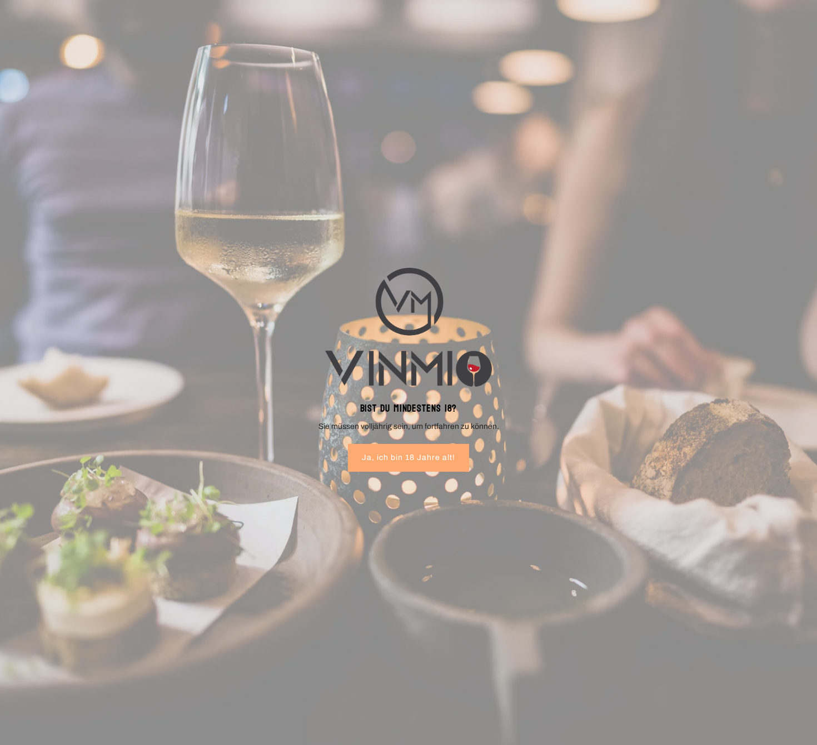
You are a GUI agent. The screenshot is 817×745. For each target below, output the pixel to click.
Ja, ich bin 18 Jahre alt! (408, 457)
